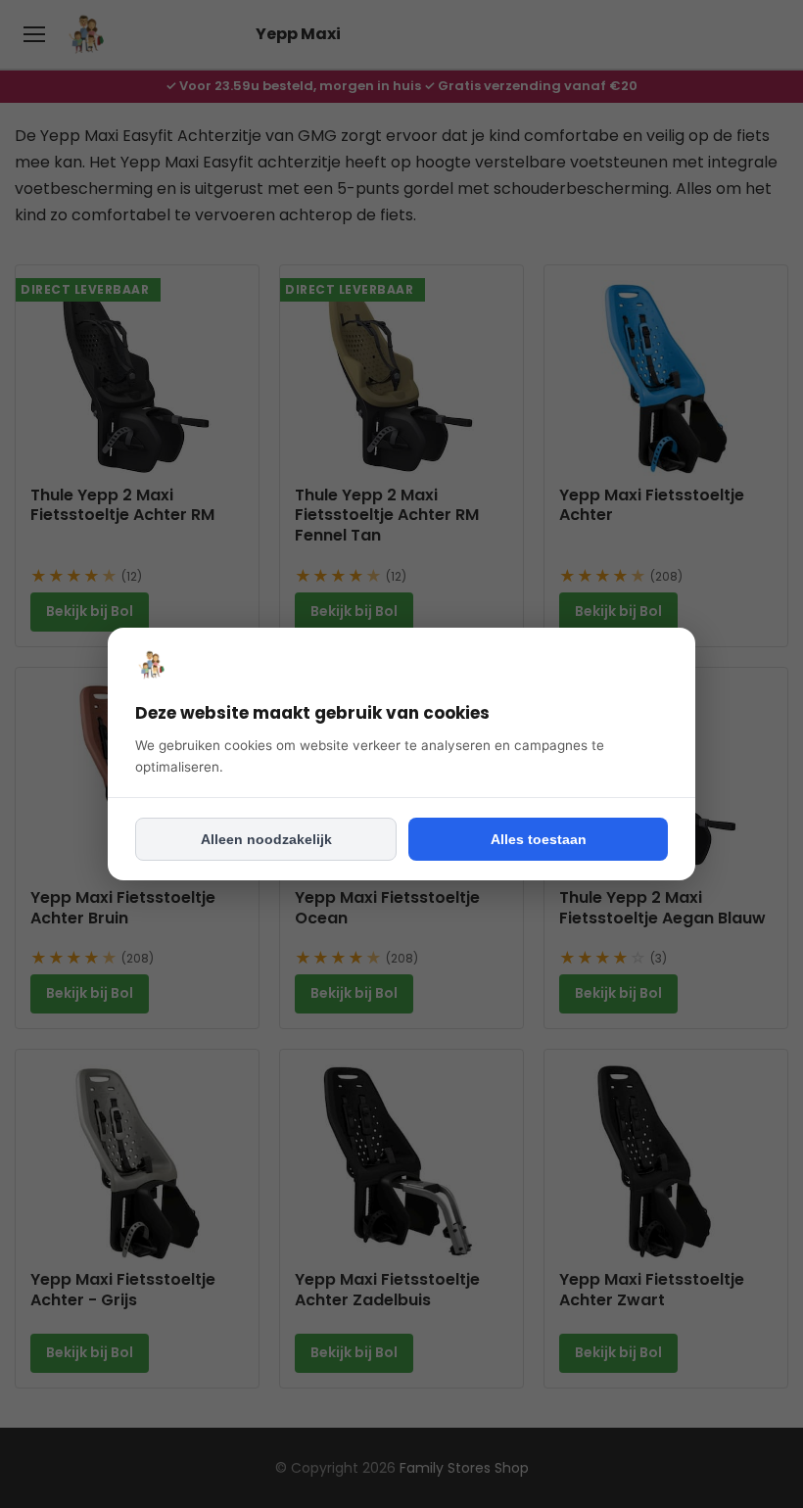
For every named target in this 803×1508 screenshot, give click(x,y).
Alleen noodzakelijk (266, 839)
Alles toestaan (539, 839)
